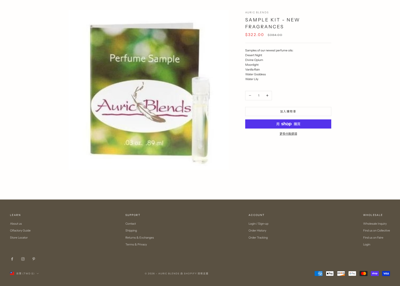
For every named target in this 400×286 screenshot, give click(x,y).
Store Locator (19, 237)
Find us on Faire (373, 237)
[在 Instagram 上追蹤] (23, 259)
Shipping (131, 230)
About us (16, 223)
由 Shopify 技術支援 (194, 273)
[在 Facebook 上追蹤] (12, 259)
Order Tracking (258, 237)
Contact (130, 223)
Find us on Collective (376, 230)
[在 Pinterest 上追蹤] (34, 259)
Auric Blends (257, 12)
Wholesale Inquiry (375, 223)
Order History (257, 230)
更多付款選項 (288, 134)
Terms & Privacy (136, 244)
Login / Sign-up (258, 223)
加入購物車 (288, 111)
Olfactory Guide (20, 230)
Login (366, 244)
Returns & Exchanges (139, 237)
